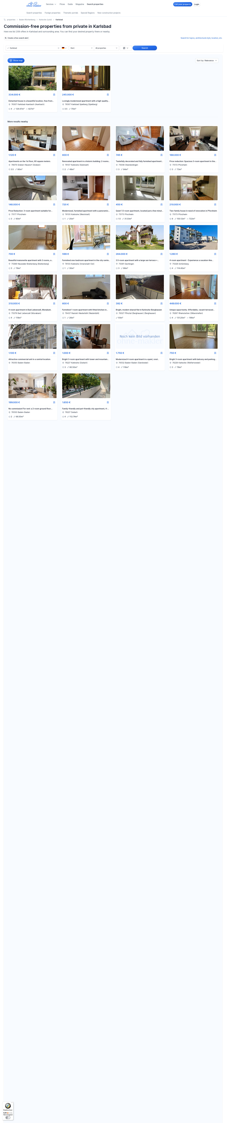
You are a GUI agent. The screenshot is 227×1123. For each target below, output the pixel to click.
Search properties (95, 4)
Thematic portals (70, 13)
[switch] (8, 1117)
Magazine (80, 4)
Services (49, 4)
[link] (32, 88)
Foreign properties (52, 13)
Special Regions (88, 13)
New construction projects (108, 13)
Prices (62, 4)
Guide (70, 4)
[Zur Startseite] (33, 4)
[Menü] (12, 1103)
